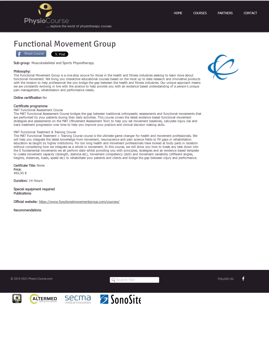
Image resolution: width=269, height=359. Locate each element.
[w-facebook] (243, 278)
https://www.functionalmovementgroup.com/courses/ (79, 202)
